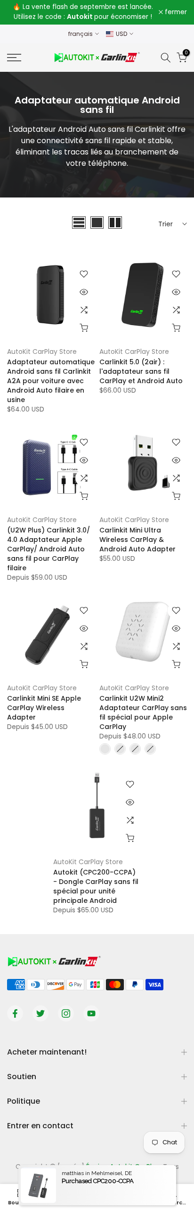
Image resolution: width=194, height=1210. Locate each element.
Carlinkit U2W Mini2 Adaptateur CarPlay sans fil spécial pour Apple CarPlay (143, 712)
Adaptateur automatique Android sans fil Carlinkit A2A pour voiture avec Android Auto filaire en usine (51, 380)
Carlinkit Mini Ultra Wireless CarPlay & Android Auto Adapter (137, 539)
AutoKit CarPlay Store (42, 351)
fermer (175, 12)
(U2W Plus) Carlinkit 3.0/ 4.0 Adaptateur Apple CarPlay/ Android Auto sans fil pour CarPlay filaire (48, 549)
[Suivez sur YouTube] (91, 1013)
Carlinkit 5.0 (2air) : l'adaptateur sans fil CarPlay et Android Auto (141, 371)
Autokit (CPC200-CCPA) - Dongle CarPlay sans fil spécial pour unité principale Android (95, 886)
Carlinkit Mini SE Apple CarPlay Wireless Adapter (44, 708)
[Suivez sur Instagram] (66, 1013)
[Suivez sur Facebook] (15, 1013)
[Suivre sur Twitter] (40, 1013)
